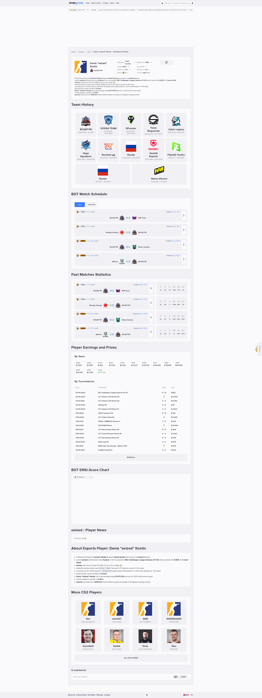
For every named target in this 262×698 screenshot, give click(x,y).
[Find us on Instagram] (147, 695)
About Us (71, 695)
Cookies (107, 695)
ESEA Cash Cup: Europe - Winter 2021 (112, 446)
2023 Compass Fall (105, 413)
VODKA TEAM (100, 84)
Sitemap (99, 695)
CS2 (125, 73)
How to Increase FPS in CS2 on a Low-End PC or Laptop (101, 10)
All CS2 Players (131, 658)
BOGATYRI (102, 86)
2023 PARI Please (105, 425)
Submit (183, 677)
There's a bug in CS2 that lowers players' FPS (188, 10)
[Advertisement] (131, 29)
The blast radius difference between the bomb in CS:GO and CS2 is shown (146, 10)
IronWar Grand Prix (105, 450)
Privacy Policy (81, 695)
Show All (131, 457)
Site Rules (91, 695)
